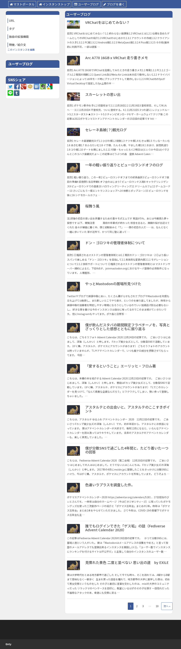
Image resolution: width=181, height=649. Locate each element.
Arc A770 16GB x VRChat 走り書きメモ (116, 57)
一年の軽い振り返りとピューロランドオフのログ (124, 164)
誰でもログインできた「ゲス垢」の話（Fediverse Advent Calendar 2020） (125, 527)
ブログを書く (116, 4)
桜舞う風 (92, 206)
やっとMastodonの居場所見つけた (113, 283)
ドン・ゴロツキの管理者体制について (115, 242)
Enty (8, 644)
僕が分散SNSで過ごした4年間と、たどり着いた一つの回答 (126, 449)
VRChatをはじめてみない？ (107, 22)
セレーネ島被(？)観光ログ (106, 129)
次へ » (167, 606)
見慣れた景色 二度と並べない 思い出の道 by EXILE (127, 562)
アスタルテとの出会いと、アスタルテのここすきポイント (127, 408)
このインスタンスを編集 (21, 49)
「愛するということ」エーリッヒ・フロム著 (120, 365)
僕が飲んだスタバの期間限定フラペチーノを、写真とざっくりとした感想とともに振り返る (127, 326)
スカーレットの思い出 (103, 94)
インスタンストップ (56, 4)
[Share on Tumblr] (16, 92)
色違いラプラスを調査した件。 (110, 484)
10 (157, 606)
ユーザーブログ (88, 4)
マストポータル (23, 4)
